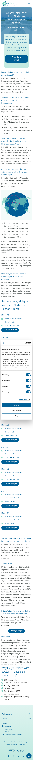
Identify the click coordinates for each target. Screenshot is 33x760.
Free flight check (16, 58)
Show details (23, 399)
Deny (16, 416)
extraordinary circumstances (12, 150)
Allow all (16, 405)
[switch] (28, 380)
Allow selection (16, 410)
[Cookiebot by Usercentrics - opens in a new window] (23, 343)
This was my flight (10, 330)
